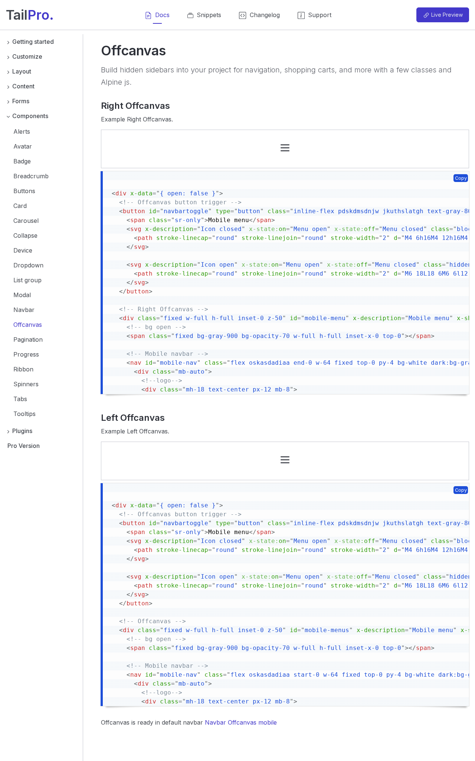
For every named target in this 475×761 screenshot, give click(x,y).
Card (20, 205)
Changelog (265, 15)
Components (30, 116)
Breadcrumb (31, 176)
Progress (26, 354)
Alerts (21, 131)
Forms (20, 101)
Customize (27, 56)
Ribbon (23, 369)
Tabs (20, 399)
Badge (22, 161)
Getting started (33, 41)
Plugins (22, 431)
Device (22, 250)
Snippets (208, 15)
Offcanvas (27, 324)
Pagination (28, 339)
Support (319, 15)
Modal (22, 295)
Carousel (26, 220)
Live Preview (447, 15)
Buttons (24, 191)
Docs (162, 15)
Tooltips (24, 413)
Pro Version (23, 445)
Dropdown (28, 265)
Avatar (22, 146)
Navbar (24, 309)
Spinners (26, 384)
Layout (21, 71)
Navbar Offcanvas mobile (241, 722)
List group (27, 280)
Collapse (25, 235)
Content (23, 86)
